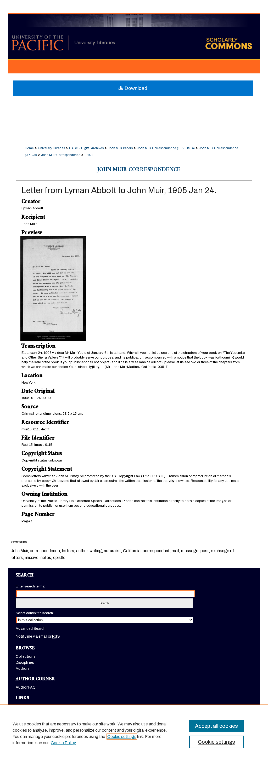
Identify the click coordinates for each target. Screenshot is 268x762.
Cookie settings (121, 736)
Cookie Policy (63, 743)
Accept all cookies (216, 726)
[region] (134, 733)
